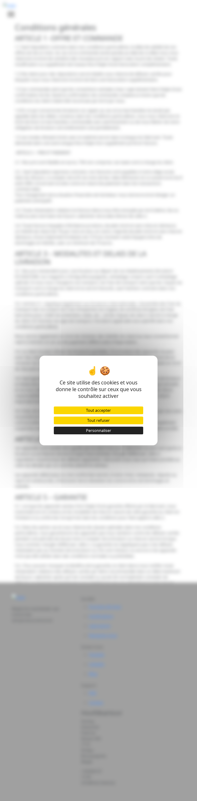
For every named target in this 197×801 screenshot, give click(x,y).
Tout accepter (98, 410)
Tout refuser (98, 420)
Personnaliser (98, 430)
